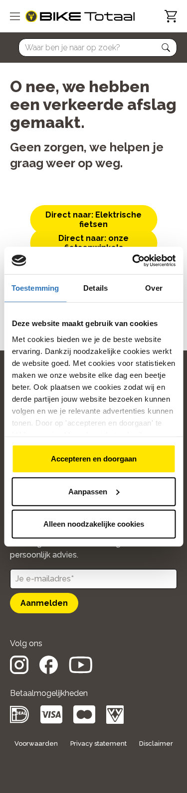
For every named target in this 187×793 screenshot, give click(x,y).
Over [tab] (153, 288)
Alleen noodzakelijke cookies (93, 524)
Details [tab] (95, 288)
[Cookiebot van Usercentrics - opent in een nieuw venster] (133, 260)
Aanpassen (87, 491)
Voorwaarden (36, 743)
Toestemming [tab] (35, 288)
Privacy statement (98, 743)
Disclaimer (156, 743)
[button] (166, 47)
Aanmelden (44, 603)
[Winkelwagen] (171, 16)
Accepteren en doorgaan (94, 458)
